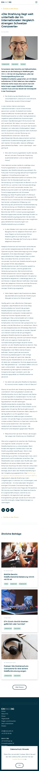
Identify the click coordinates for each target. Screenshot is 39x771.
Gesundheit (15, 64)
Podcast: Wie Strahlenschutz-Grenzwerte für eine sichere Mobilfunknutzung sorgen (16, 668)
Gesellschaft (14, 584)
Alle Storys (19, 687)
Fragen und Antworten (8, 721)
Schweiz (23, 64)
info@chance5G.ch (7, 731)
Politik (6, 584)
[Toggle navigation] (36, 2)
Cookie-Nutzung (18, 759)
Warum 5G (4, 714)
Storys (3, 716)
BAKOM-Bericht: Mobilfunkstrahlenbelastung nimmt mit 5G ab (19, 576)
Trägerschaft (5, 718)
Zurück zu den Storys (10, 9)
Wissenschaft (5, 64)
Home (3, 711)
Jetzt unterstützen (7, 723)
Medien (3, 726)
